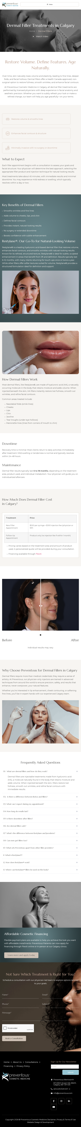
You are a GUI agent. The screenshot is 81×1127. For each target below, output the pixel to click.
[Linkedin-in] (69, 1101)
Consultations (31, 1062)
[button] (40, 352)
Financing (8, 1066)
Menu (51, 4)
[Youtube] (54, 1107)
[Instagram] (61, 1101)
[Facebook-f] (54, 1101)
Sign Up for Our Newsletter (63, 1062)
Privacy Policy (23, 1066)
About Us (17, 1062)
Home (32, 31)
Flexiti (39, 554)
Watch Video (42, 36)
